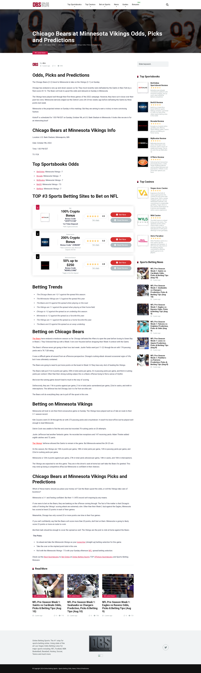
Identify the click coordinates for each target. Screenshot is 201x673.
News (116, 4)
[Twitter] (166, 647)
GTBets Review (157, 157)
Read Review (122, 220)
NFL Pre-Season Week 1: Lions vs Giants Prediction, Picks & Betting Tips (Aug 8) (159, 343)
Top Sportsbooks (74, 4)
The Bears (36, 338)
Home (34, 45)
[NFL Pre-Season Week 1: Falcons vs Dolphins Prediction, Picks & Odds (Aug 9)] (143, 332)
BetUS (39, 184)
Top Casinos (90, 4)
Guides (125, 4)
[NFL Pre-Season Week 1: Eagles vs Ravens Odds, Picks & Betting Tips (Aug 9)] (118, 586)
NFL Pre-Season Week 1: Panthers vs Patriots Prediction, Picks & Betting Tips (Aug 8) (159, 360)
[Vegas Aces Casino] (143, 198)
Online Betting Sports (81, 557)
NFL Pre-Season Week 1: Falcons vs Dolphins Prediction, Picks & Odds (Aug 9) (159, 326)
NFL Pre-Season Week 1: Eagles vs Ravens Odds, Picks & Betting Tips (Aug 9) (116, 607)
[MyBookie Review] (143, 148)
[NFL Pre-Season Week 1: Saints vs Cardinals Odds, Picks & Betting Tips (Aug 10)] (48, 586)
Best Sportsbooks (51, 557)
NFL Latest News (50, 45)
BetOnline (40, 172)
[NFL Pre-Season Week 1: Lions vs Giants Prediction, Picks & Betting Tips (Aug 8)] (143, 348)
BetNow (40, 189)
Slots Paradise (157, 236)
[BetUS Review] (45, 246)
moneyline (81, 542)
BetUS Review (157, 102)
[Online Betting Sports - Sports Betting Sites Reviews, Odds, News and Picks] (40, 4)
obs (44, 63)
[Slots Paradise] (143, 246)
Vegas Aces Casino (159, 188)
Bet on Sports (104, 4)
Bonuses (135, 4)
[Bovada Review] (45, 269)
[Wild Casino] (143, 225)
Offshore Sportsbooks (103, 557)
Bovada (40, 176)
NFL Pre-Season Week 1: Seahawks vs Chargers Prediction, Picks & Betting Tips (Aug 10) (82, 607)
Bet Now (122, 215)
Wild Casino (156, 215)
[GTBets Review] (143, 167)
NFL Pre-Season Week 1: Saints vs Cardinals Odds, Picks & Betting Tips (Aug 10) (46, 607)
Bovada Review (157, 121)
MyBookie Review (158, 138)
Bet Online (65, 557)
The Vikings (37, 443)
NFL (90, 551)
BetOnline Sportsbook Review (159, 84)
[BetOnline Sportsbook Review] (45, 221)
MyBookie (41, 180)
